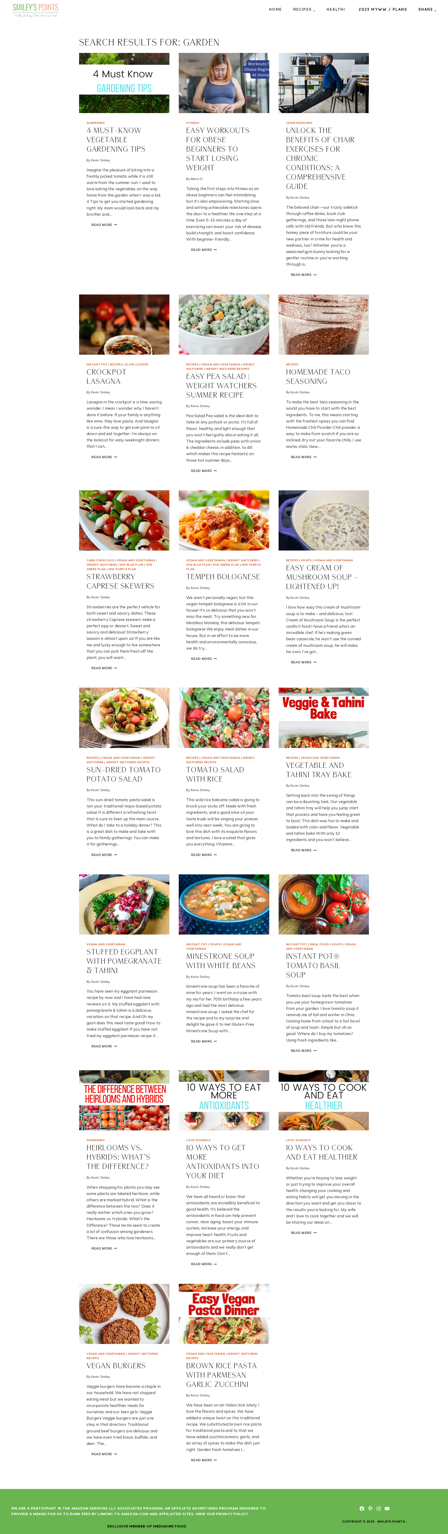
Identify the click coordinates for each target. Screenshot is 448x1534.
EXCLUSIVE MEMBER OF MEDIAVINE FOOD (146, 1526)
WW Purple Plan (122, 569)
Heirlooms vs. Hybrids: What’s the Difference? (118, 1157)
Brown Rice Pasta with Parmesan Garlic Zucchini (221, 1375)
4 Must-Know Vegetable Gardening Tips (116, 140)
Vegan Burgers (116, 1366)
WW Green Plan (226, 564)
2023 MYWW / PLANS (383, 9)
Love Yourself (198, 1140)
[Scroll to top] (436, 1515)
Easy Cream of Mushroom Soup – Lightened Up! (322, 577)
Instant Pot (97, 364)
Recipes (116, 364)
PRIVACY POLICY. (232, 1514)
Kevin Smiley (100, 160)
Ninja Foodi (319, 944)
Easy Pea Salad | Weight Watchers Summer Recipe (221, 386)
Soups (306, 560)
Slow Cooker (136, 364)
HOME (275, 9)
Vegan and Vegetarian (220, 364)
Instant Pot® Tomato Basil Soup (313, 966)
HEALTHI (336, 9)
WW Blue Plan (131, 564)
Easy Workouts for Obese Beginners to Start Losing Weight (218, 150)
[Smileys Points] (36, 10)
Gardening (96, 123)
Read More (106, 225)
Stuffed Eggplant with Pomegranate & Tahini (124, 961)
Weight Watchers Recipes (227, 369)
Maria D (197, 179)
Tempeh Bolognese (223, 577)
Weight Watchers (102, 564)
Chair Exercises (299, 123)
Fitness (192, 123)
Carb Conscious (100, 560)
